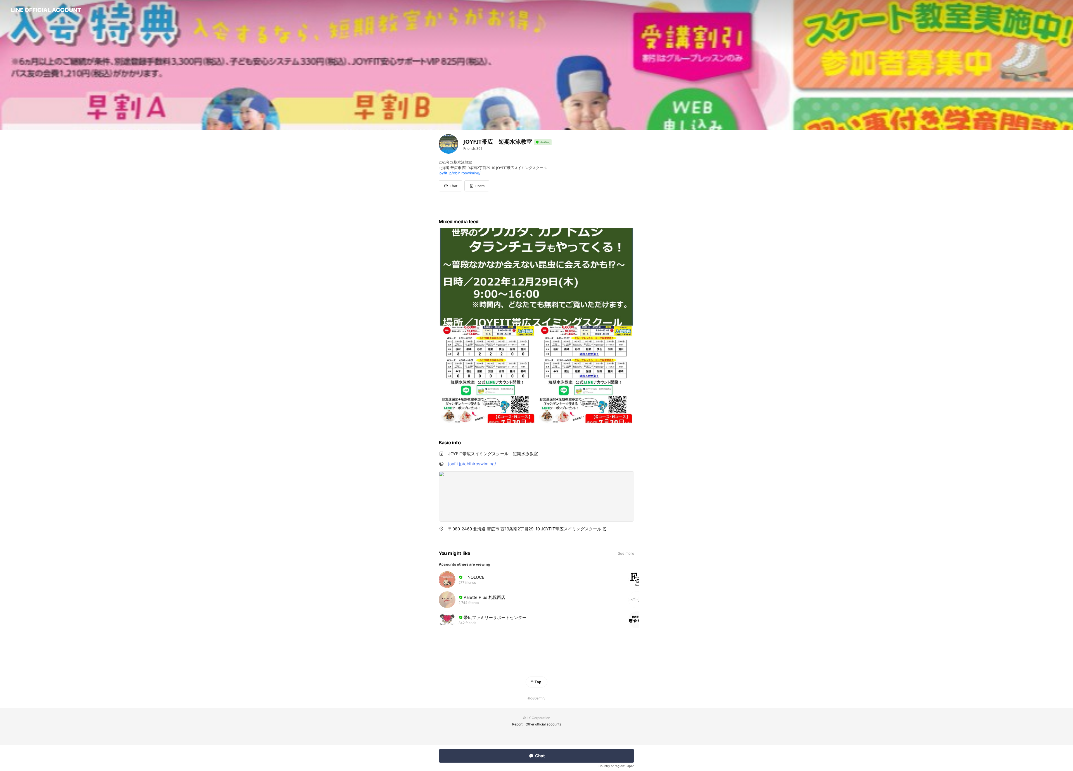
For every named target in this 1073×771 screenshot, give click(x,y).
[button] (476, 185)
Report (517, 724)
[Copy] (604, 529)
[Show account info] (543, 142)
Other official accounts (543, 724)
